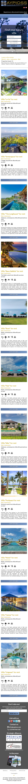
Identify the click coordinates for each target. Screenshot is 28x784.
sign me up (14, 713)
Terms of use (22, 770)
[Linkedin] (14, 721)
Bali (19, 59)
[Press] (14, 761)
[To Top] (14, 775)
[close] (24, 27)
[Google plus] (11, 721)
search (14, 46)
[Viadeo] (19, 721)
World (3, 59)
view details (14, 123)
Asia (8, 59)
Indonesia (14, 59)
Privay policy (13, 770)
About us (5, 770)
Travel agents (14, 773)
